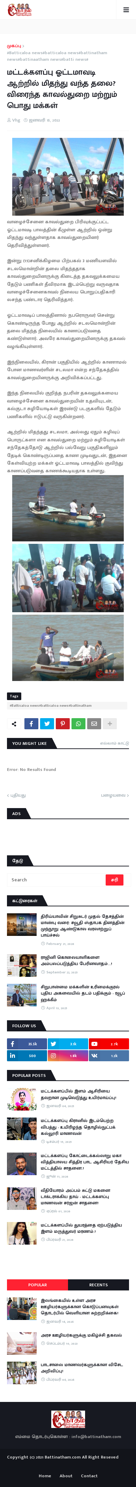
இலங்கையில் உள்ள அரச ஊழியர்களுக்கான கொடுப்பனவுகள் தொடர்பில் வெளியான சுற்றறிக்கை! (80, 1306)
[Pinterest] (63, 723)
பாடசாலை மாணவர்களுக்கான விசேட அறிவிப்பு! (82, 1368)
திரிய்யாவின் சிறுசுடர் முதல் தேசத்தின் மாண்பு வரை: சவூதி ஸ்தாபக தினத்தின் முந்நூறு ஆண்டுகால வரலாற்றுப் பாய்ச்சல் (82, 926)
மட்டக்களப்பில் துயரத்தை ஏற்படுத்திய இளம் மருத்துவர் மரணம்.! (81, 1228)
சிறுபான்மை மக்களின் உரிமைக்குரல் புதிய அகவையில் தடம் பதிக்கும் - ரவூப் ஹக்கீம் (83, 993)
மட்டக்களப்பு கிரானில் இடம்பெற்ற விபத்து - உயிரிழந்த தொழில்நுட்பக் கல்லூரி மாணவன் (78, 1127)
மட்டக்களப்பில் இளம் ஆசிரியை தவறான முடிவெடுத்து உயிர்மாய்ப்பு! (78, 1094)
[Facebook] (31, 723)
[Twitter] (47, 723)
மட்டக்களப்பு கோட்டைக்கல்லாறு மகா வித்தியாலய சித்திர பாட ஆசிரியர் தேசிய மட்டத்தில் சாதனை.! (85, 1162)
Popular (37, 1285)
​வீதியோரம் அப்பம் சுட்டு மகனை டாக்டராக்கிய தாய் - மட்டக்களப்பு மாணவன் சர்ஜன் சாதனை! (75, 1196)
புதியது (18, 795)
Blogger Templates (68, 1464)
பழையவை (113, 795)
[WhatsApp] (78, 723)
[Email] (94, 723)
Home (45, 1476)
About (66, 1476)
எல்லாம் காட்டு (114, 743)
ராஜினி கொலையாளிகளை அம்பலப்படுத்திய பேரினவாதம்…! (76, 960)
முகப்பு (14, 46)
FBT (89, 1465)
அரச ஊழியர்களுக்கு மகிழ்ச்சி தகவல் (81, 1335)
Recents (98, 1285)
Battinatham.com (63, 1457)
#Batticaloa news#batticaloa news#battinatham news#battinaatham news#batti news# (57, 56)
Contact (89, 1476)
